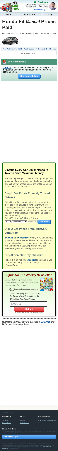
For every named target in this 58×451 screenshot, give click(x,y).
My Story (22, 420)
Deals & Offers (30, 14)
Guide (8, 14)
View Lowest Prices (29, 76)
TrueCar (7, 67)
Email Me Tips (11, 436)
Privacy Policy (6, 423)
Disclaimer (5, 420)
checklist (31, 260)
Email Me (45, 322)
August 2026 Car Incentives (47, 420)
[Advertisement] (29, 125)
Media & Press (24, 423)
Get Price (44, 222)
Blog (50, 14)
